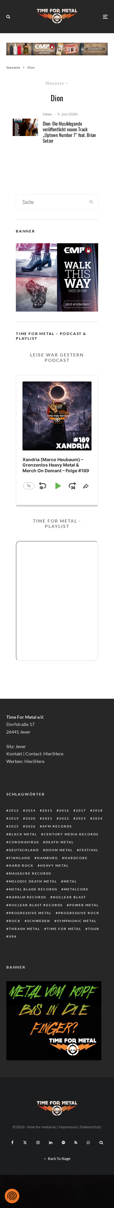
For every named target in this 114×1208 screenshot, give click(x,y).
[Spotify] (63, 1142)
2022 (64, 818)
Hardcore (76, 858)
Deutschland (24, 850)
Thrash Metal (24, 929)
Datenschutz (90, 1126)
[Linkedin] (50, 1142)
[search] (91, 201)
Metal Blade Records (33, 889)
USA (13, 936)
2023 (81, 818)
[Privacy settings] (12, 1196)
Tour (93, 929)
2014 (31, 810)
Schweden (38, 921)
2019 (14, 818)
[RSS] (76, 1142)
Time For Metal (64, 929)
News (47, 114)
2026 (31, 826)
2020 (31, 818)
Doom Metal (59, 850)
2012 (14, 810)
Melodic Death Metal (33, 881)
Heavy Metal (54, 865)
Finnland (19, 858)
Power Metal (84, 905)
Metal (70, 881)
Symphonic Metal (77, 921)
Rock (15, 921)
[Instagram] (38, 1142)
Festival (88, 850)
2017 (81, 810)
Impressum (68, 1126)
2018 (98, 810)
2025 (14, 826)
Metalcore (76, 889)
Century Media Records (71, 834)
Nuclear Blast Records (36, 905)
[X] (25, 1142)
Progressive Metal (30, 913)
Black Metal (23, 834)
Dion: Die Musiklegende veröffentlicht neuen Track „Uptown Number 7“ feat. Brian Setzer (69, 132)
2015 (47, 810)
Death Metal (60, 842)
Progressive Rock (78, 913)
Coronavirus (24, 842)
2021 (47, 818)
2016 (64, 810)
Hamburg (47, 858)
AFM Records (57, 826)
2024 (98, 818)
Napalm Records (27, 897)
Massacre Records (30, 873)
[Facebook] (12, 1142)
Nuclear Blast (69, 897)
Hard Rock (21, 865)
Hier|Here (53, 753)
